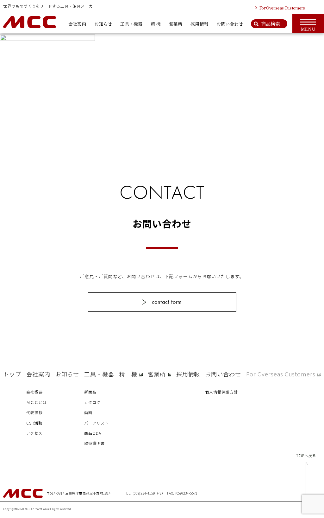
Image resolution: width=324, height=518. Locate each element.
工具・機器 (131, 24)
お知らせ (103, 24)
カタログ (92, 402)
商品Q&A (92, 433)
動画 (88, 412)
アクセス (34, 433)
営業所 (175, 24)
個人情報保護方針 (221, 391)
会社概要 (34, 391)
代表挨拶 (34, 412)
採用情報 (199, 24)
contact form (167, 301)
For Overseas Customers (282, 8)
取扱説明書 (94, 443)
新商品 (90, 391)
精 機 (156, 24)
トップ (12, 374)
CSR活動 (34, 422)
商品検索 (270, 23)
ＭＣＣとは (36, 402)
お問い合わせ (229, 24)
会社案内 (77, 24)
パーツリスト (96, 422)
